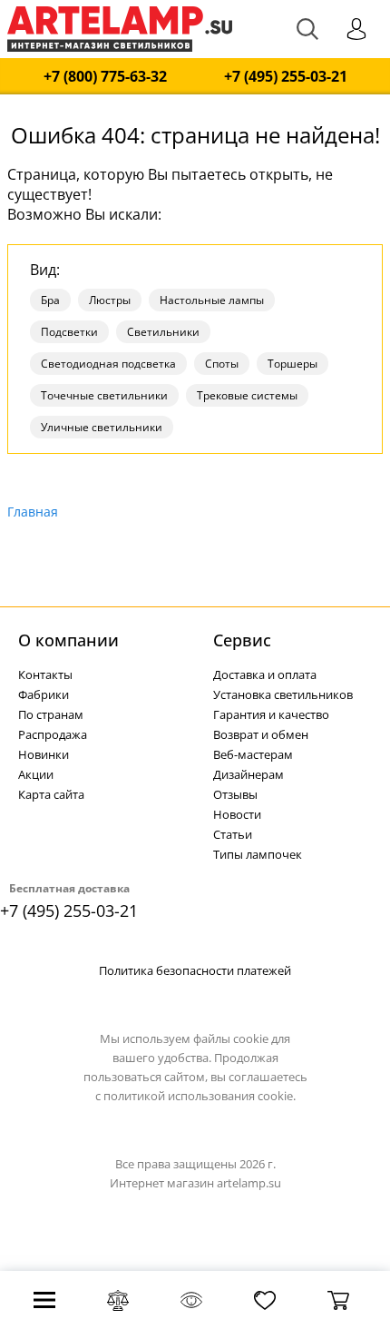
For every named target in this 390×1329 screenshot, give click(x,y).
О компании (68, 640)
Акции (36, 774)
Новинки (43, 754)
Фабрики (43, 694)
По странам (50, 714)
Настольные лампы (212, 300)
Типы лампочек (257, 854)
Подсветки (69, 332)
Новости (237, 814)
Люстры (110, 300)
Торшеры (292, 363)
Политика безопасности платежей (195, 970)
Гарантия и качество (271, 714)
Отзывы (235, 794)
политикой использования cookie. (199, 1096)
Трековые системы (247, 395)
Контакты (45, 674)
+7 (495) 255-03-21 (285, 76)
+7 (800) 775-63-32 (105, 76)
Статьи (232, 834)
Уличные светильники (101, 427)
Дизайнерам (248, 774)
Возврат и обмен (260, 734)
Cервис (242, 640)
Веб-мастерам (253, 754)
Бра (50, 300)
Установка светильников (283, 694)
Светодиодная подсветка (108, 363)
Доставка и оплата (265, 674)
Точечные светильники (104, 395)
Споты (222, 363)
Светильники (163, 332)
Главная (32, 511)
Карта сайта (51, 794)
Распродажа (52, 734)
